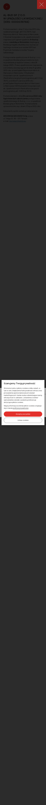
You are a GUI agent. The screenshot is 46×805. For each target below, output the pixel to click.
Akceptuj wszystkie (23, 414)
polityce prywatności (20, 408)
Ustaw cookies (23, 420)
